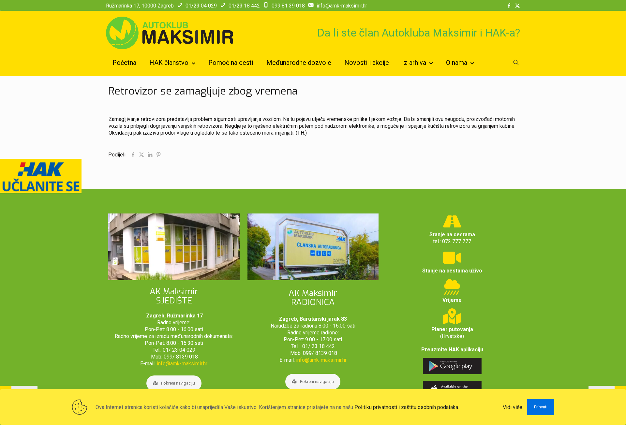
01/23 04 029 (201, 6)
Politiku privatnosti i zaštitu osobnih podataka (406, 407)
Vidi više (512, 407)
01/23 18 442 (244, 6)
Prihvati (540, 406)
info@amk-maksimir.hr (342, 6)
